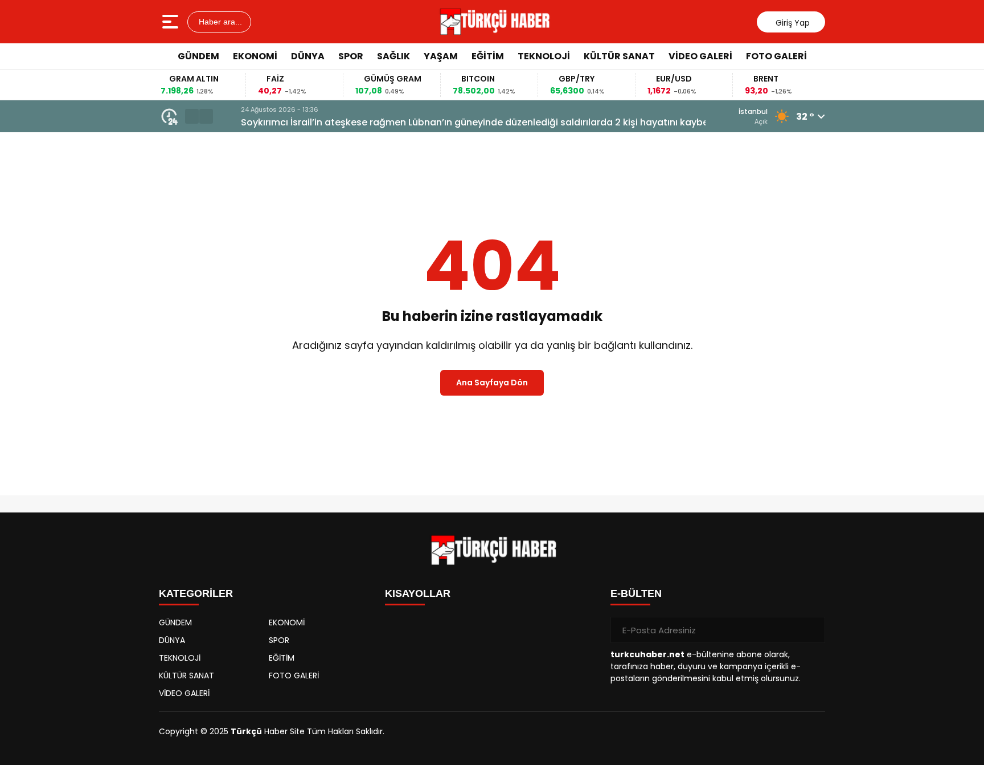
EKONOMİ (255, 56)
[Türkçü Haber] (493, 22)
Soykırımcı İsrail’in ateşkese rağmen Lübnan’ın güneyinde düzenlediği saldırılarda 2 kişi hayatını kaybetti (460, 122)
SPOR (350, 56)
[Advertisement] (876, 242)
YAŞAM (441, 56)
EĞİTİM (488, 56)
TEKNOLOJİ (544, 56)
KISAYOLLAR (417, 593)
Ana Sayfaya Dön (492, 382)
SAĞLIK (393, 56)
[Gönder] (812, 630)
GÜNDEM (198, 56)
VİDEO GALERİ (700, 56)
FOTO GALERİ (776, 56)
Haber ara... (219, 21)
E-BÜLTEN (636, 593)
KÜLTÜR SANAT (619, 56)
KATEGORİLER (196, 593)
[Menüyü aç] (171, 21)
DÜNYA (308, 56)
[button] (192, 116)
